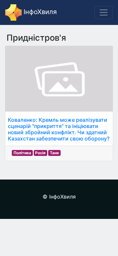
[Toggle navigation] (103, 12)
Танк (54, 152)
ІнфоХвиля (39, 12)
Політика (22, 152)
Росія (40, 152)
